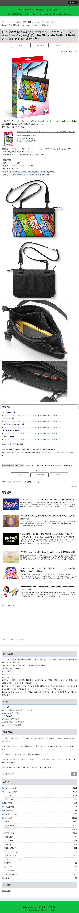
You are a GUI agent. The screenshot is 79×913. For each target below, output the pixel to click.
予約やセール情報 (9, 465)
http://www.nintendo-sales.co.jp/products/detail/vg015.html (34, 172)
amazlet (26, 135)
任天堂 (29, 465)
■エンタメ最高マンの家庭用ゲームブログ (17, 710)
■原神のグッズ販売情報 (10, 719)
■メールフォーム (8, 677)
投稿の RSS (6, 891)
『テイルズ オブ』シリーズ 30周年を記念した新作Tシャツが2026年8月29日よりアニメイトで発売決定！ (39, 747)
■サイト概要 (6, 671)
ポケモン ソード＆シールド (64, 465)
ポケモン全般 (50, 465)
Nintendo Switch (38, 465)
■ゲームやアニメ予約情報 (11, 725)
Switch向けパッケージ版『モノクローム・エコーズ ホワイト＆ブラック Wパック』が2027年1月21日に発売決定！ (39, 760)
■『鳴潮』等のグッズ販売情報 (13, 722)
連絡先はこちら (47, 25)
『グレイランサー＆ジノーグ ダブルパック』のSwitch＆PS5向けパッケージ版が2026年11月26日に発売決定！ (38, 739)
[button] (74, 774)
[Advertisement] (39, 621)
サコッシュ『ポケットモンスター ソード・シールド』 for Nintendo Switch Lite (46, 132)
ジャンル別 (20, 465)
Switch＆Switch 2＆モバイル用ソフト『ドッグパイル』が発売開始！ (27, 767)
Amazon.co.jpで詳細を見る (27, 141)
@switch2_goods (23, 25)
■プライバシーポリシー (10, 674)
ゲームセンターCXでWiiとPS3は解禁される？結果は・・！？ (25, 754)
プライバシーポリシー (49, 22)
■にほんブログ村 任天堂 (11, 713)
